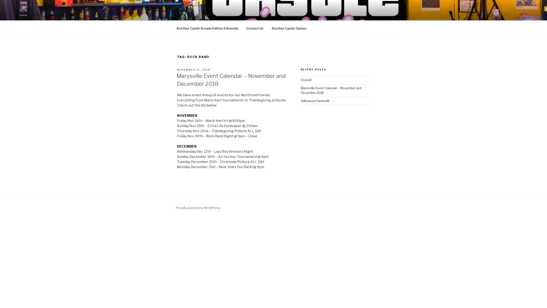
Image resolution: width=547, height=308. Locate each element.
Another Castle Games (289, 28)
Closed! (306, 80)
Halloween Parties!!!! (315, 101)
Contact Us (254, 28)
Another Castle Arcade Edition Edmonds (207, 28)
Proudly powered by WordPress (198, 208)
